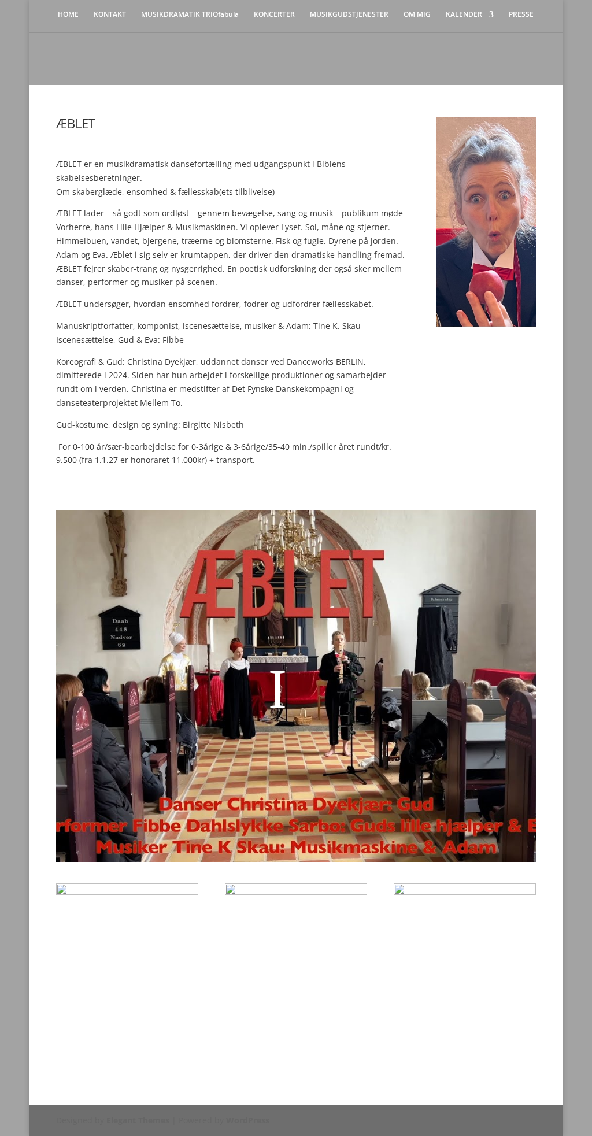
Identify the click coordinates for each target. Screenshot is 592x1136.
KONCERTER (274, 14)
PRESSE (521, 14)
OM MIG (417, 14)
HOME (68, 14)
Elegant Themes (137, 1120)
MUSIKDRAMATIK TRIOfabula (190, 14)
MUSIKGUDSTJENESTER (349, 14)
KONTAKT (110, 14)
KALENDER (464, 14)
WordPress (247, 1120)
